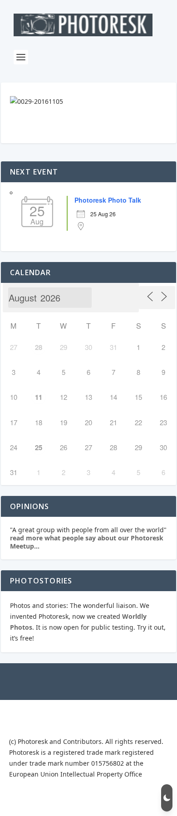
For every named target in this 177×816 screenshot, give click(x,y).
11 (38, 397)
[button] (166, 797)
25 (38, 447)
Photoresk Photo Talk (107, 199)
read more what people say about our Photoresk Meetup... (86, 542)
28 (38, 347)
